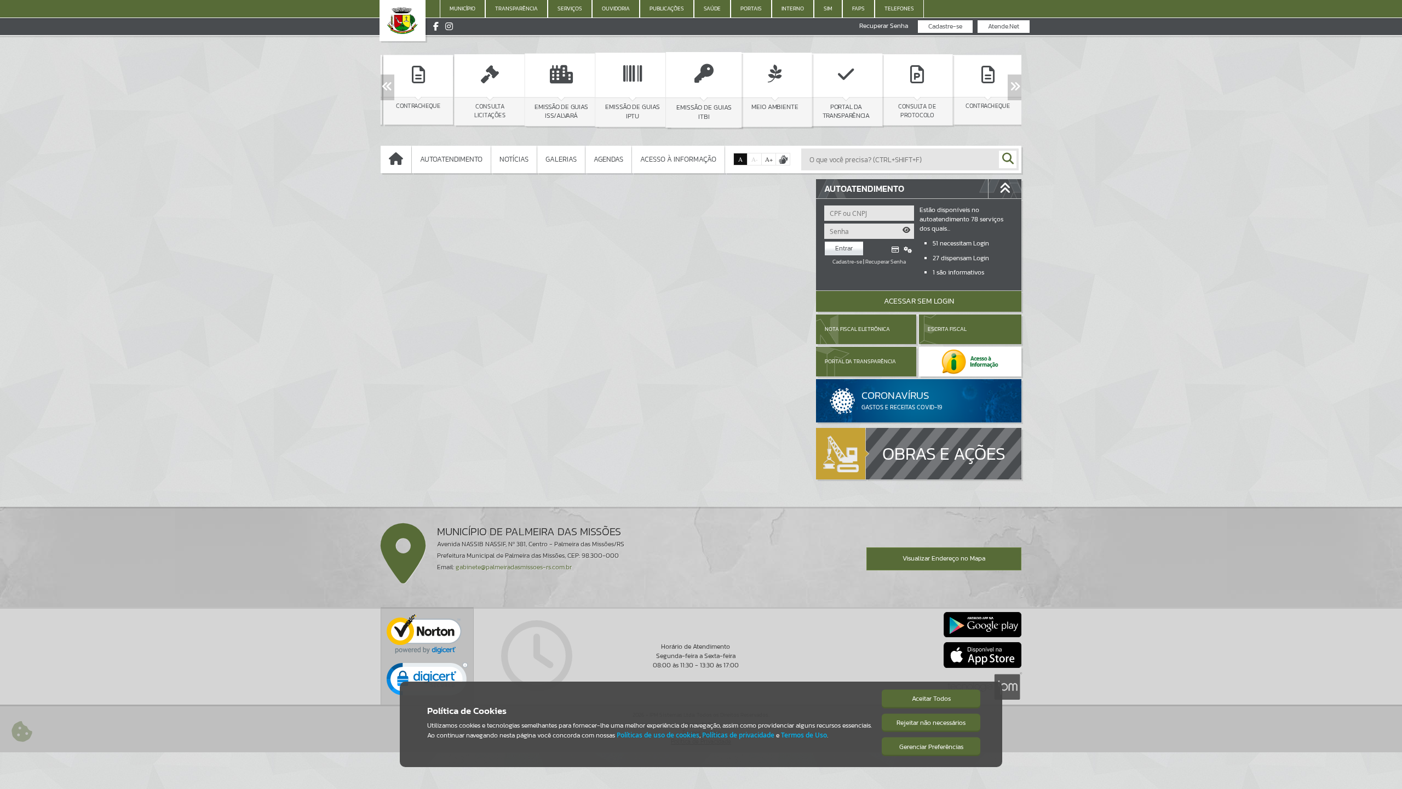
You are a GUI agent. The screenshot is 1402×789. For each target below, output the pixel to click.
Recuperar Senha (883, 26)
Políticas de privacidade (738, 735)
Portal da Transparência (860, 361)
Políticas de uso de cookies (658, 735)
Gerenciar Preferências (931, 747)
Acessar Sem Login (919, 301)
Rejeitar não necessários (931, 723)
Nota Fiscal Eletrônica (857, 329)
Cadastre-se (945, 26)
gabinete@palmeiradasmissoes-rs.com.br (514, 567)
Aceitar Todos (931, 699)
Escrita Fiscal (947, 329)
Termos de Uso (804, 735)
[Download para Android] (982, 624)
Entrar (844, 248)
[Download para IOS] (982, 654)
